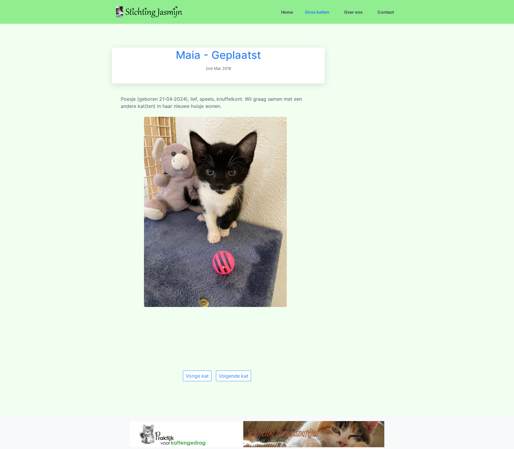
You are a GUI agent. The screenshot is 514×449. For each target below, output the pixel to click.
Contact (385, 12)
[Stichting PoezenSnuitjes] (314, 445)
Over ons (353, 12)
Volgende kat (233, 376)
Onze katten (317, 12)
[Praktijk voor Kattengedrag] (186, 445)
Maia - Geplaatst (218, 55)
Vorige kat (197, 376)
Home (287, 12)
